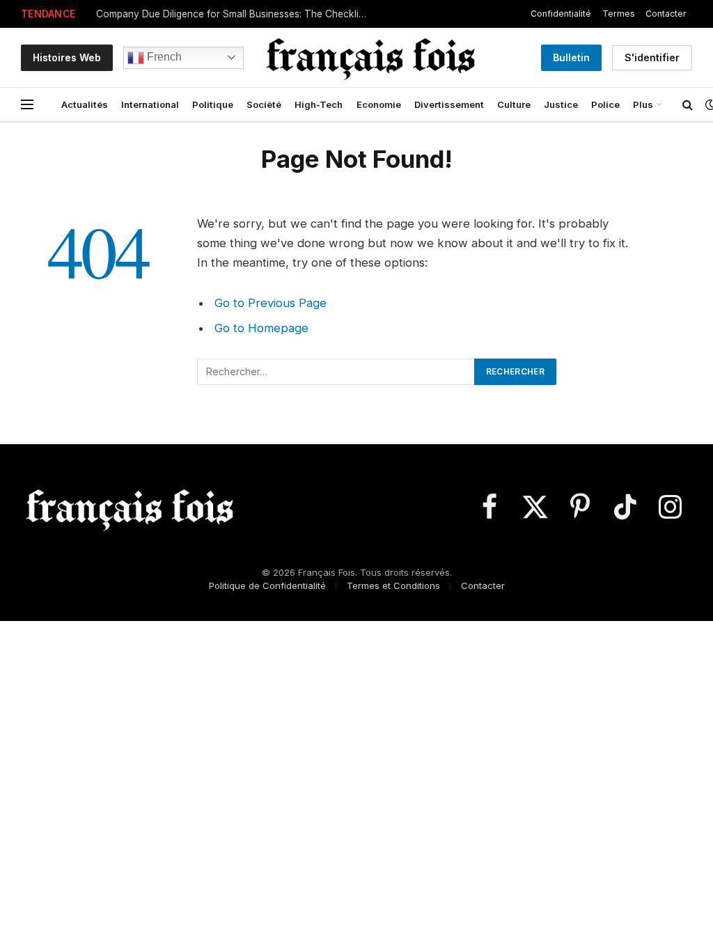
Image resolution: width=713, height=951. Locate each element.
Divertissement (449, 104)
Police (605, 104)
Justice (561, 104)
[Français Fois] (370, 57)
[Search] (688, 104)
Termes (618, 13)
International (150, 104)
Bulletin (571, 57)
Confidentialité (561, 13)
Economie (378, 104)
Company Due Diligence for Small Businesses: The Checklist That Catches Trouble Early (235, 13)
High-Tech (319, 104)
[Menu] (27, 104)
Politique (212, 104)
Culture (514, 104)
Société (263, 104)
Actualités (84, 104)
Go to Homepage (261, 328)
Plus (643, 104)
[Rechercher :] (336, 372)
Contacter (666, 13)
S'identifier (652, 57)
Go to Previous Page (270, 303)
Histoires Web (67, 57)
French (163, 57)
